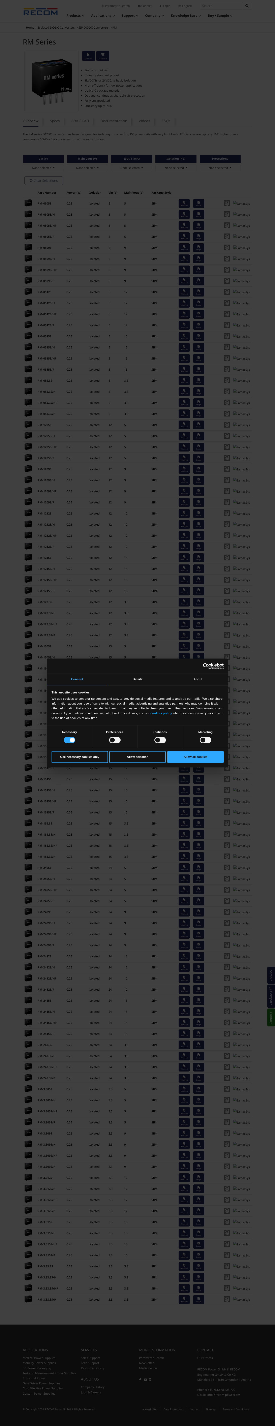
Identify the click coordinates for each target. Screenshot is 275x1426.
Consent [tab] (77, 679)
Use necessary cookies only (79, 756)
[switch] (115, 740)
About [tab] (197, 679)
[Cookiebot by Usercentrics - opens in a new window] (206, 666)
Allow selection (137, 756)
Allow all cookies (195, 756)
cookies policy (161, 713)
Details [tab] (138, 679)
